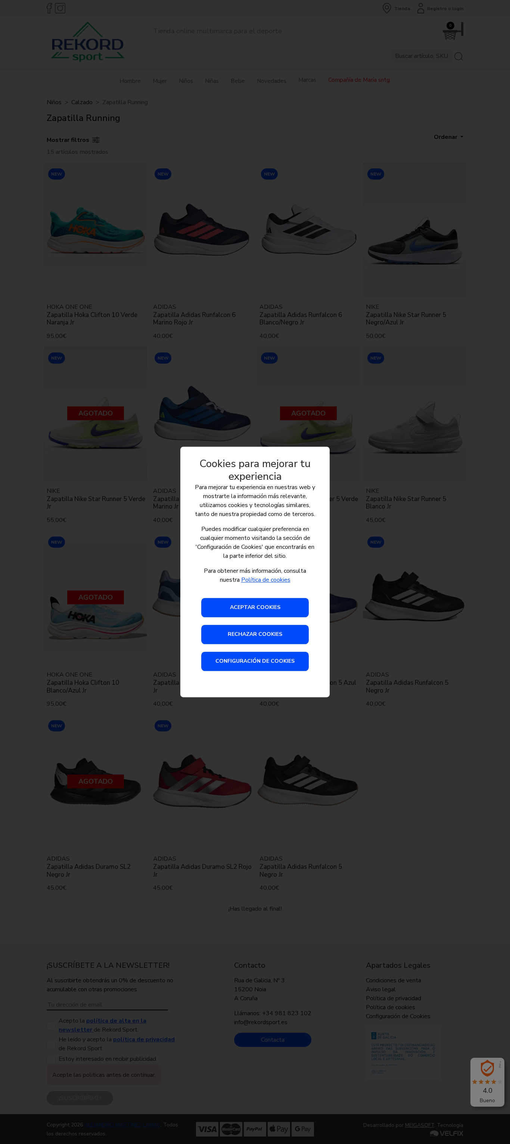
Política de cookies (265, 580)
